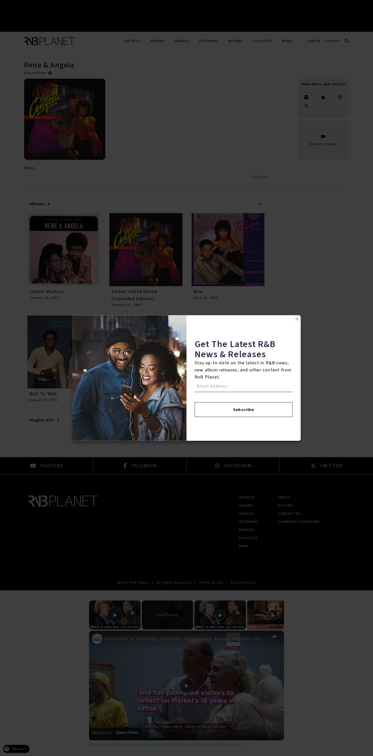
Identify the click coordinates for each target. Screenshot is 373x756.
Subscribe (243, 410)
